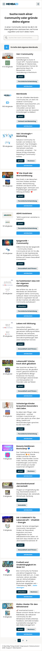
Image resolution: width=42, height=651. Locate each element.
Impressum (24, 646)
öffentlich (22, 306)
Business (31, 161)
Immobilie (22, 505)
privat (20, 77)
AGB (3, 648)
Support (9, 648)
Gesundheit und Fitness (27, 268)
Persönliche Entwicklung (27, 81)
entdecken (28, 86)
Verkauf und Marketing (27, 121)
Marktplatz (17, 648)
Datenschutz (34, 646)
